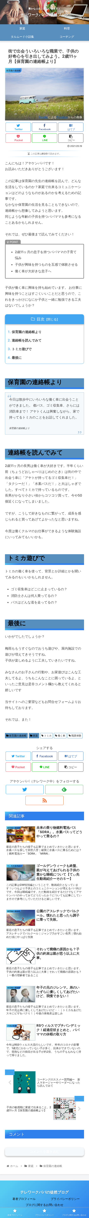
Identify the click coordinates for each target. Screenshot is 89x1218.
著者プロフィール (24, 1198)
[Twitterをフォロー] (25, 789)
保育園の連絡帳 (17, 735)
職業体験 (76, 735)
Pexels (43, 117)
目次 (40, 319)
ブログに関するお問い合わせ (44, 1204)
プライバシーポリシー (65, 1198)
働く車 (61, 735)
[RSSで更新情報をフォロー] (44, 800)
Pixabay (62, 117)
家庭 (35, 735)
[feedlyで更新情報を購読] (64, 789)
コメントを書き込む (44, 1151)
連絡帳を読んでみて (27, 340)
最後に (17, 357)
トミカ (47, 735)
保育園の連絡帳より (27, 332)
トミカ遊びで (22, 349)
